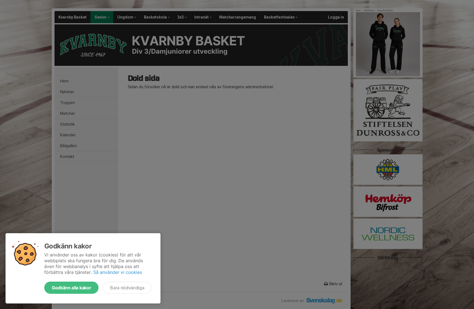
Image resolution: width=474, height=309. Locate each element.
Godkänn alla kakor (71, 287)
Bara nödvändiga (127, 287)
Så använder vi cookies (117, 272)
